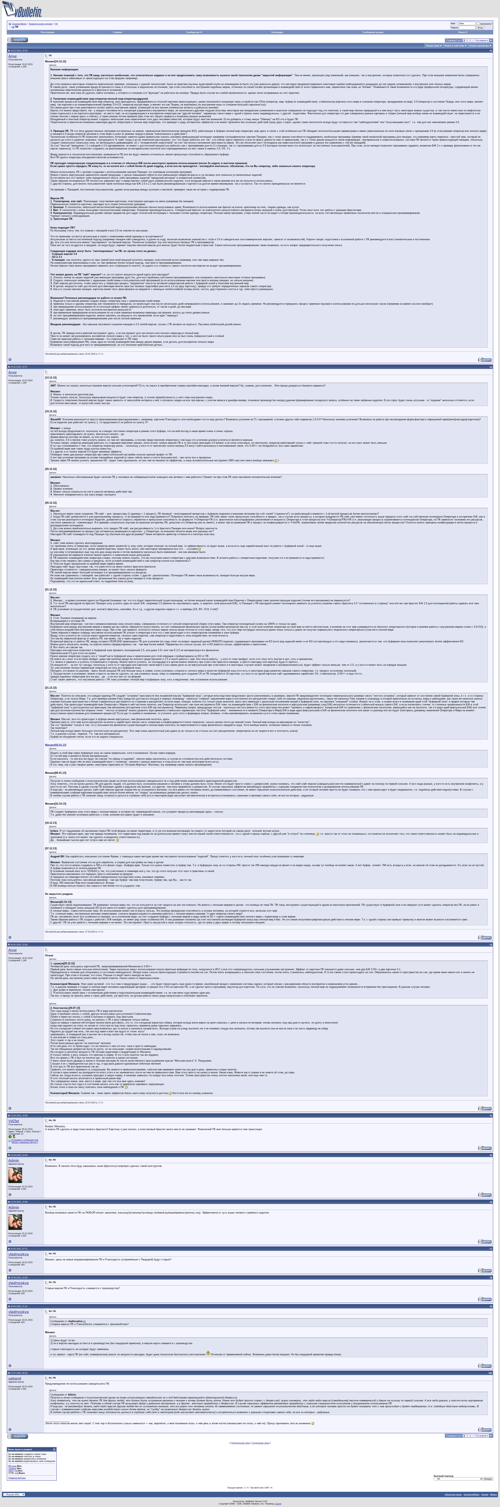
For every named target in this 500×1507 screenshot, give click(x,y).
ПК (56, 24)
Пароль (454, 27)
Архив (484, 1494)
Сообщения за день (373, 32)
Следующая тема (260, 1443)
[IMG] (11, 1471)
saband (14, 1378)
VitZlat (13, 1121)
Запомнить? (486, 24)
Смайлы (12, 1468)
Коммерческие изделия (40, 24)
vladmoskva (18, 1254)
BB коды (12, 1466)
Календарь (277, 32)
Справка (117, 32)
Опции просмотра (479, 46)
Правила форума (17, 1478)
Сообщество (193, 32)
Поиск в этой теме (454, 46)
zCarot (278, 1504)
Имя (453, 23)
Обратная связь (453, 1494)
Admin (13, 1160)
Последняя (481, 40)
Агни (12, 56)
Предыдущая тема (240, 1443)
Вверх (493, 1494)
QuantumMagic (19, 24)
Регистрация (47, 32)
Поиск (461, 32)
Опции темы (432, 46)
